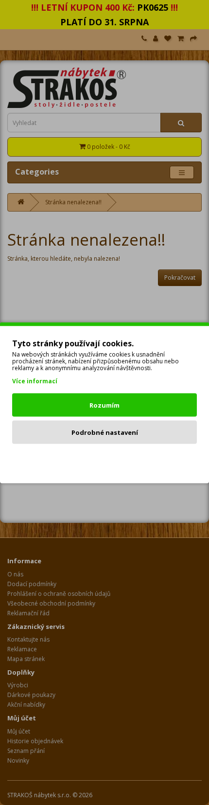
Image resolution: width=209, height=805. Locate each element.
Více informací (34, 380)
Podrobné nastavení (104, 432)
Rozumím (104, 404)
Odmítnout (104, 459)
